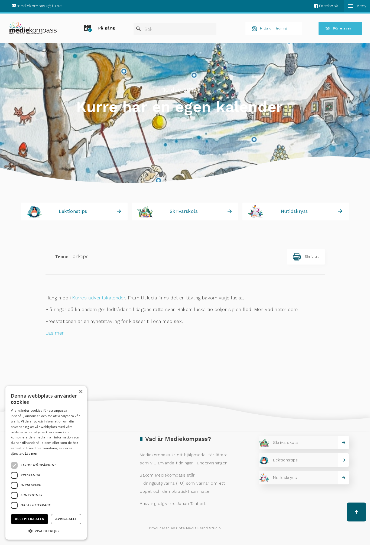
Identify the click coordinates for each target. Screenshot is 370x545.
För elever (342, 28)
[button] (46, 531)
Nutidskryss (294, 211)
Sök (148, 29)
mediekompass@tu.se (39, 6)
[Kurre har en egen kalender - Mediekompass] (33, 28)
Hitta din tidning (273, 28)
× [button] (81, 392)
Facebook (328, 6)
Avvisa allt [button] (66, 519)
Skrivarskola (184, 211)
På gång (106, 28)
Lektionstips (73, 211)
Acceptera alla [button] (29, 519)
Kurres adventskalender (98, 297)
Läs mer (55, 333)
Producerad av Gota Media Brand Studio (185, 528)
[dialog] (46, 463)
